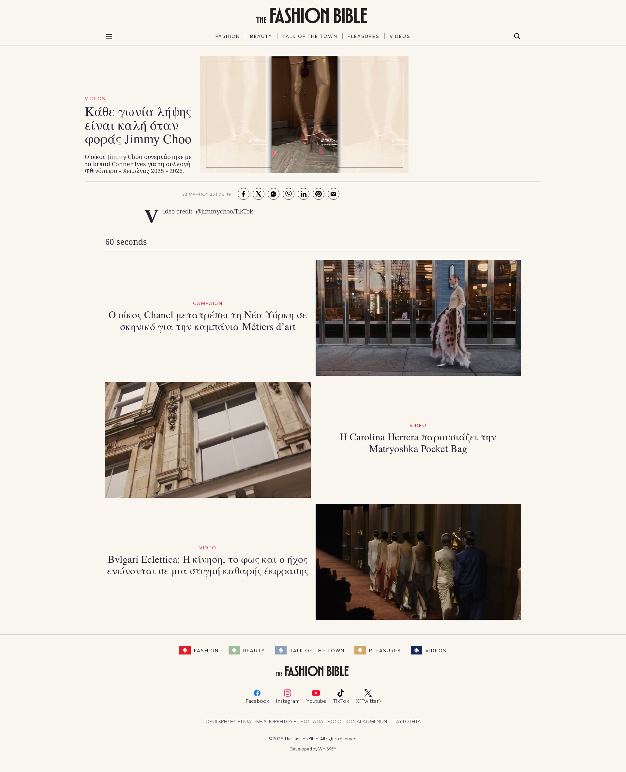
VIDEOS (400, 36)
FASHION (228, 36)
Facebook (257, 701)
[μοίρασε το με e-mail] (333, 194)
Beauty (254, 650)
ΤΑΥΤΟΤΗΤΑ (407, 721)
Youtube (316, 701)
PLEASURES (364, 36)
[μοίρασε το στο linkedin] (303, 194)
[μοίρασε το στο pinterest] (318, 194)
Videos (436, 650)
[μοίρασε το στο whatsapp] (273, 194)
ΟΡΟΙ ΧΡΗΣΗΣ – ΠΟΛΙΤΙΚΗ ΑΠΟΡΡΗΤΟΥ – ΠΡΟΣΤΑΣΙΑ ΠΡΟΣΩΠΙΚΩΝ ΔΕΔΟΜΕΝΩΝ (296, 721)
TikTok (341, 701)
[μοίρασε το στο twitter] (258, 194)
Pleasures (385, 650)
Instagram (288, 701)
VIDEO (418, 425)
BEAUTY (261, 36)
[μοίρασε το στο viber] (288, 194)
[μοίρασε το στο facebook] (243, 194)
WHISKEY (327, 748)
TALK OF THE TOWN (309, 36)
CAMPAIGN (208, 303)
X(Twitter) (368, 701)
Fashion (206, 650)
